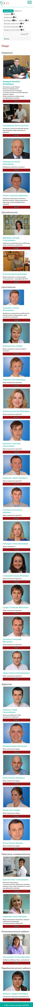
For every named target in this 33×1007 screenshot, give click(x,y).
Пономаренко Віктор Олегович (16, 125)
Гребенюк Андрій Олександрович (10, 710)
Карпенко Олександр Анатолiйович (12, 444)
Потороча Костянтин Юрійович (12, 510)
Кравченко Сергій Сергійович (15, 477)
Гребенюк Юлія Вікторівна (14, 379)
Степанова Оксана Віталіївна (16, 575)
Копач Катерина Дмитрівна (15, 274)
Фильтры (23, 34)
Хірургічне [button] (22, 20)
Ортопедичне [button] (9, 20)
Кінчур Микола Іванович (13, 843)
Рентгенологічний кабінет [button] (12, 27)
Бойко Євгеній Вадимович (14, 777)
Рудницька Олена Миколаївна (15, 543)
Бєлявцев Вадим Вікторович (15, 746)
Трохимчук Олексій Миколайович (11, 309)
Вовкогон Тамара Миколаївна (15, 993)
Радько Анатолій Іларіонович (15, 195)
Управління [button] (8, 14)
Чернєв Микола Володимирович (16, 672)
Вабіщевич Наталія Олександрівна (11, 238)
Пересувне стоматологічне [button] (13, 23)
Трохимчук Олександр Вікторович (12, 640)
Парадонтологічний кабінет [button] (13, 30)
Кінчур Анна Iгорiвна (11, 810)
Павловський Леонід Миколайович (11, 162)
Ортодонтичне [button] (9, 17)
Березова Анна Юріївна (13, 345)
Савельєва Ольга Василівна (15, 916)
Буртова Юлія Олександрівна (15, 879)
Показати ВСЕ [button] (8, 11)
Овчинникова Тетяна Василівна (16, 957)
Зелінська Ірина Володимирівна (16, 411)
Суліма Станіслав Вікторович (16, 607)
